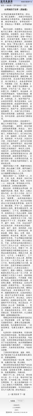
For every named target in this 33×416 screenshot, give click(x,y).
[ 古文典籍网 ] (16, 407)
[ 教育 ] (16, 410)
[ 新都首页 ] (16, 405)
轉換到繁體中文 (26, 2)
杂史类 (9, 5)
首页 (2, 5)
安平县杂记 (17, 5)
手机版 (20, 401)
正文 (25, 5)
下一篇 (22, 394)
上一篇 (10, 394)
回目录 (16, 394)
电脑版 (12, 401)
